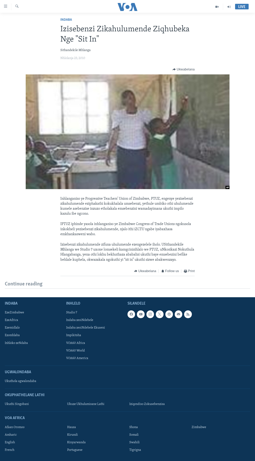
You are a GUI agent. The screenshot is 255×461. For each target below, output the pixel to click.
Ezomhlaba (12, 335)
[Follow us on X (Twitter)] (159, 314)
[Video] (217, 7)
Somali (134, 434)
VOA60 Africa (75, 343)
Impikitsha (73, 335)
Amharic (11, 434)
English (10, 442)
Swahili (134, 442)
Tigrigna (135, 450)
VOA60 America (77, 358)
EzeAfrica (11, 320)
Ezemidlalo (12, 328)
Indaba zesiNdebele (79, 320)
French (9, 450)
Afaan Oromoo (15, 427)
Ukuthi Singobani (17, 404)
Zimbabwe (199, 427)
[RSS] (188, 314)
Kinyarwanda (76, 442)
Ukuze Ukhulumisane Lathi (85, 404)
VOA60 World (75, 350)
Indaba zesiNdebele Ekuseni (85, 328)
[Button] (184, 69)
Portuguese (74, 450)
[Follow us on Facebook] (131, 314)
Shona (133, 427)
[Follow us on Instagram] (150, 314)
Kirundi (72, 434)
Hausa (71, 427)
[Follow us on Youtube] (140, 314)
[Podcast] (169, 314)
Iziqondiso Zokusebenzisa (147, 404)
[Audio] (229, 7)
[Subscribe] (178, 314)
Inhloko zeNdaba (16, 343)
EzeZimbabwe (14, 312)
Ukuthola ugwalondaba (20, 381)
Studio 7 (71, 312)
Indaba (66, 20)
